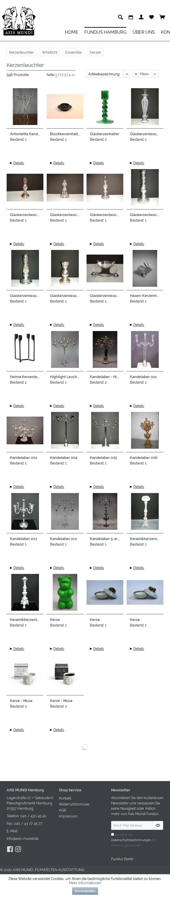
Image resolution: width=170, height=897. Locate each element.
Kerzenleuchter (21, 52)
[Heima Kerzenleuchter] (25, 351)
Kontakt (65, 798)
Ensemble (73, 52)
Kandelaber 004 (63, 458)
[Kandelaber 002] (25, 432)
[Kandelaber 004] (65, 432)
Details (18, 163)
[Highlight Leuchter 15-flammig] (65, 351)
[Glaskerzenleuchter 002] (25, 189)
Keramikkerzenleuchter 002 (25, 620)
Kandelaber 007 (23, 539)
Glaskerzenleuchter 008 (105, 296)
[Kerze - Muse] (25, 675)
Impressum (68, 816)
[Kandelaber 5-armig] (105, 513)
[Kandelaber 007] (25, 513)
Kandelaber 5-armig (105, 539)
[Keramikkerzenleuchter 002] (25, 594)
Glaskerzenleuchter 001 (145, 134)
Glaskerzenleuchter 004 (105, 215)
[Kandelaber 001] (145, 351)
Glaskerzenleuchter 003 (65, 215)
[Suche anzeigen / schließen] (120, 17)
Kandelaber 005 (103, 458)
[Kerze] (65, 594)
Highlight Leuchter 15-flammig (65, 377)
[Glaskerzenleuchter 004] (105, 189)
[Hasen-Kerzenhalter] (145, 270)
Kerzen (95, 52)
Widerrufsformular (74, 804)
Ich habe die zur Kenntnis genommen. (133, 840)
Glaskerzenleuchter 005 (145, 215)
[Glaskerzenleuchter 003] (65, 189)
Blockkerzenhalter (65, 134)
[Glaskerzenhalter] (105, 108)
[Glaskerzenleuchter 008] (105, 270)
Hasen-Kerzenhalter (145, 296)
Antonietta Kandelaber (25, 134)
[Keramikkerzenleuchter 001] (145, 513)
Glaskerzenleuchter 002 (25, 215)
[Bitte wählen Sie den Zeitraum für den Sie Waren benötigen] (130, 17)
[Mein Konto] (141, 17)
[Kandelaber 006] (145, 432)
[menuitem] (120, 17)
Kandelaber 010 (63, 539)
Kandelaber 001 (143, 377)
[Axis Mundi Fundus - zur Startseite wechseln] (18, 21)
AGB (62, 810)
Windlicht (49, 52)
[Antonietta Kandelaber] (25, 108)
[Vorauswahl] (151, 17)
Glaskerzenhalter (104, 134)
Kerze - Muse (21, 701)
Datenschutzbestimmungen (131, 840)
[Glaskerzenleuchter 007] (65, 270)
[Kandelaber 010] (65, 513)
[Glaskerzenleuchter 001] (145, 108)
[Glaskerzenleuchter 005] (145, 189)
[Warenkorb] (162, 17)
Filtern (144, 74)
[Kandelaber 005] (105, 432)
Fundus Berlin (122, 859)
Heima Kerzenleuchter (25, 377)
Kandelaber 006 (143, 458)
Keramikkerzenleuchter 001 (145, 539)
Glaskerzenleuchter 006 (25, 296)
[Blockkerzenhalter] (65, 108)
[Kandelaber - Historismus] (105, 351)
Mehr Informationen (85, 883)
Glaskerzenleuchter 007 (65, 296)
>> (73, 75)
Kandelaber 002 (23, 458)
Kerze (55, 620)
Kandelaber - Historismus (105, 377)
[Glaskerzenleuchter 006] (25, 270)
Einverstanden (85, 891)
